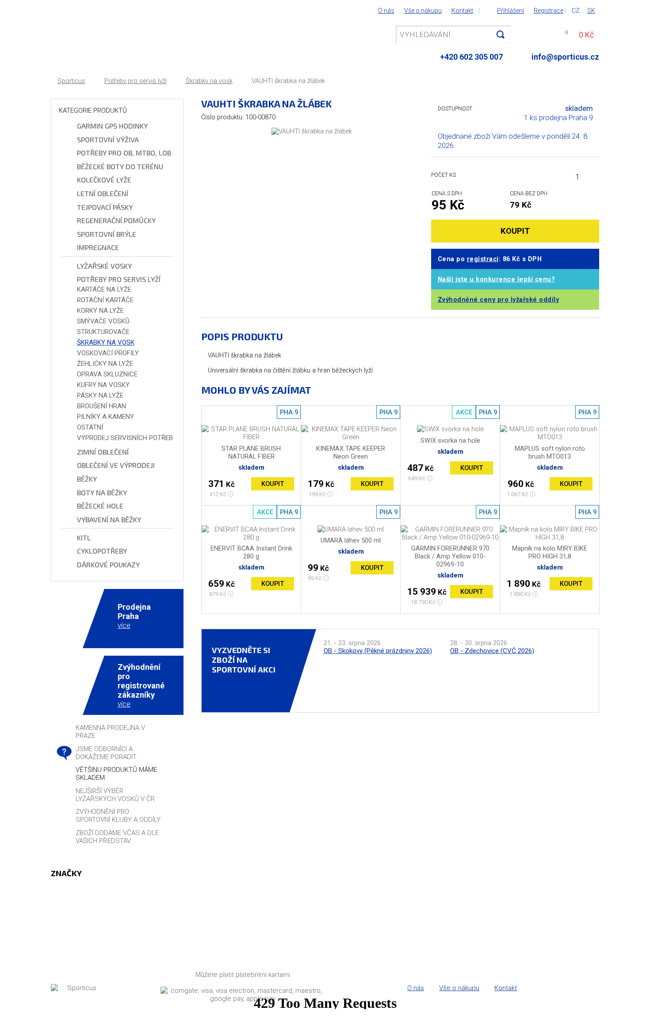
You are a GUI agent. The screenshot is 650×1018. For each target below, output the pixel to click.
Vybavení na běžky (109, 519)
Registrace (548, 10)
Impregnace (98, 247)
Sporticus (71, 81)
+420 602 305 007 (471, 56)
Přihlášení (510, 10)
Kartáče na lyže (104, 289)
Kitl (84, 537)
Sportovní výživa (108, 139)
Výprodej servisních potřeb (125, 438)
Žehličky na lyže (105, 364)
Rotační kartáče (105, 300)
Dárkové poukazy (108, 564)
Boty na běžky (102, 492)
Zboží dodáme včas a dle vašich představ (117, 837)
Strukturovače (103, 332)
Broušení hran (101, 406)
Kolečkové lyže (104, 179)
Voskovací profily (108, 353)
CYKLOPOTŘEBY (102, 551)
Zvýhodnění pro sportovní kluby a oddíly (118, 816)
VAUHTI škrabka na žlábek (288, 81)
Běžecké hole (100, 505)
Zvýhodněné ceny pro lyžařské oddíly (498, 300)
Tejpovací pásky (105, 207)
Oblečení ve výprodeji (116, 465)
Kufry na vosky (103, 385)
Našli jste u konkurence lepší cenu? (496, 279)
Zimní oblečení (103, 452)
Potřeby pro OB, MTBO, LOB (124, 152)
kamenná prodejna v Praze (110, 732)
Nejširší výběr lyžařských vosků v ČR (115, 795)
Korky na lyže (100, 311)
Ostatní (90, 427)
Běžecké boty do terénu (120, 166)
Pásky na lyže (100, 395)
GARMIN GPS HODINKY (112, 126)
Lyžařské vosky (104, 266)
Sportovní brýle (106, 234)
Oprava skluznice (107, 374)
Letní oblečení (102, 193)
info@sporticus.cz (565, 56)
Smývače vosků (103, 321)
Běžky (87, 479)
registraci (483, 259)
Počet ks (443, 174)
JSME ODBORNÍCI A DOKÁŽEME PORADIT (106, 753)
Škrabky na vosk (209, 81)
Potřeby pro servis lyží (135, 81)
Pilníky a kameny (105, 417)
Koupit (272, 484)
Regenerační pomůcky (116, 220)
